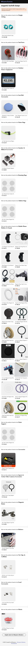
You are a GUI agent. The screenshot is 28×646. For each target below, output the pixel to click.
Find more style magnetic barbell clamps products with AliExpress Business (13, 9)
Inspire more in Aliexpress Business (14, 634)
